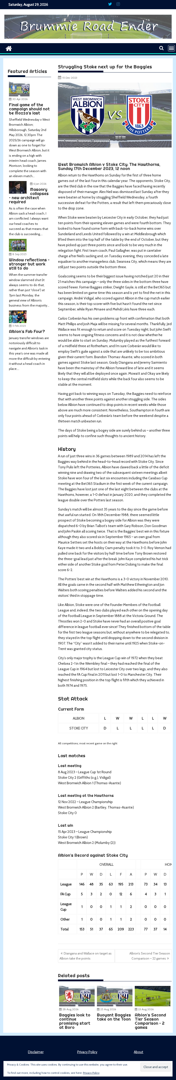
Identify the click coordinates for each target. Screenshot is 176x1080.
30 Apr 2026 (20, 99)
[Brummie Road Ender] (88, 40)
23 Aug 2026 (146, 1009)
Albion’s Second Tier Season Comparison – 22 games (149, 955)
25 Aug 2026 (108, 1009)
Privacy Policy (87, 1052)
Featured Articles (27, 71)
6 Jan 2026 (39, 183)
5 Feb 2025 (19, 325)
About (138, 1052)
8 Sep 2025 (19, 254)
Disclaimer (36, 1052)
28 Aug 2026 (70, 1009)
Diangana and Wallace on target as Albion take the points (86, 955)
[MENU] (171, 48)
